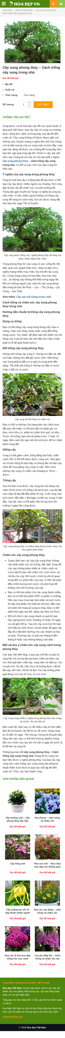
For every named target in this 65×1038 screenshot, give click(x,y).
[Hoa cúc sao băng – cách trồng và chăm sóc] (47, 892)
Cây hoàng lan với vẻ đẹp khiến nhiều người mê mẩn (17, 912)
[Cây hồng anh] (17, 846)
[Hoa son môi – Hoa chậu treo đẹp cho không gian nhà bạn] (47, 846)
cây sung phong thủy (15, 160)
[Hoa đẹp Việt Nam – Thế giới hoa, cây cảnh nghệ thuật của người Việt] (20, 3)
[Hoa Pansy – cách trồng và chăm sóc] (47, 800)
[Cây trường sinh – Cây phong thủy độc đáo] (17, 800)
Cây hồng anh (17, 863)
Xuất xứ (9, 89)
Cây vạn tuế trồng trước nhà (33, 296)
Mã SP (8, 84)
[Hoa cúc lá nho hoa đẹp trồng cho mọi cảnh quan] (17, 938)
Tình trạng (11, 95)
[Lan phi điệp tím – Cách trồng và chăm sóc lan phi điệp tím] (47, 938)
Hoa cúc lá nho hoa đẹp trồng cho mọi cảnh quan (17, 958)
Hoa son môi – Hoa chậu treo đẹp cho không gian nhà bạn (47, 866)
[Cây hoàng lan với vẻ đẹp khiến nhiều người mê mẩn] (17, 892)
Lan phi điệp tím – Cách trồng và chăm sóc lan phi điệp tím (47, 958)
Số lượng (8, 104)
